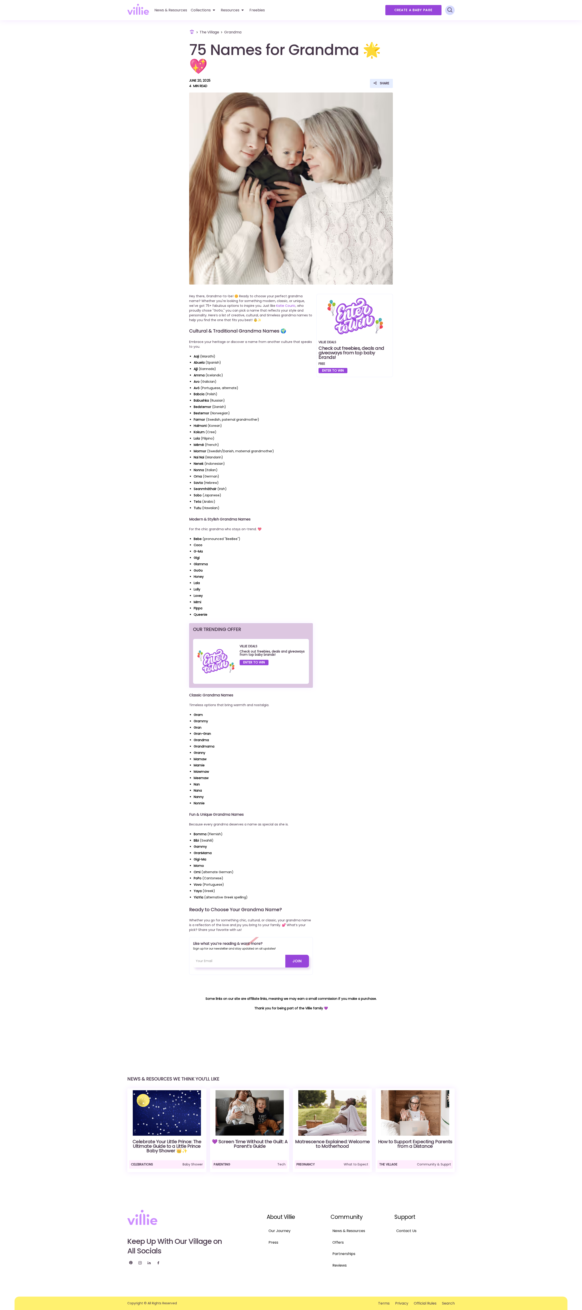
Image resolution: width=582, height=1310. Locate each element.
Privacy (401, 1303)
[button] (203, 10)
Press (273, 1242)
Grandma (232, 32)
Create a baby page (413, 10)
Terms (384, 1303)
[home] (138, 9)
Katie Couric (286, 305)
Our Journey (279, 1230)
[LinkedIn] (149, 1262)
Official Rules (425, 1303)
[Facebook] (158, 1262)
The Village (209, 32)
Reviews (339, 1265)
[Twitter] (131, 1262)
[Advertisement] (354, 418)
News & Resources (348, 1230)
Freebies (257, 10)
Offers (338, 1242)
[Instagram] (140, 1262)
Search (448, 1303)
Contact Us (406, 1230)
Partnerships (343, 1253)
